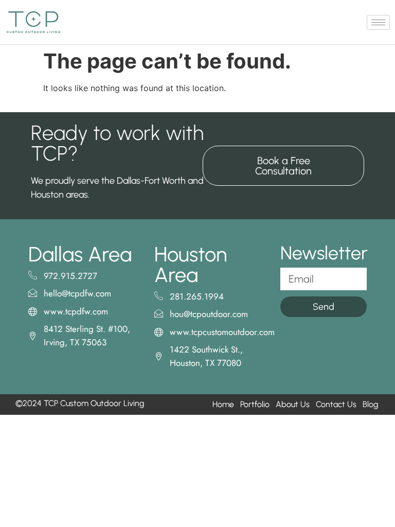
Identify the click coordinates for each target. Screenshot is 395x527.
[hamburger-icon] (378, 22)
